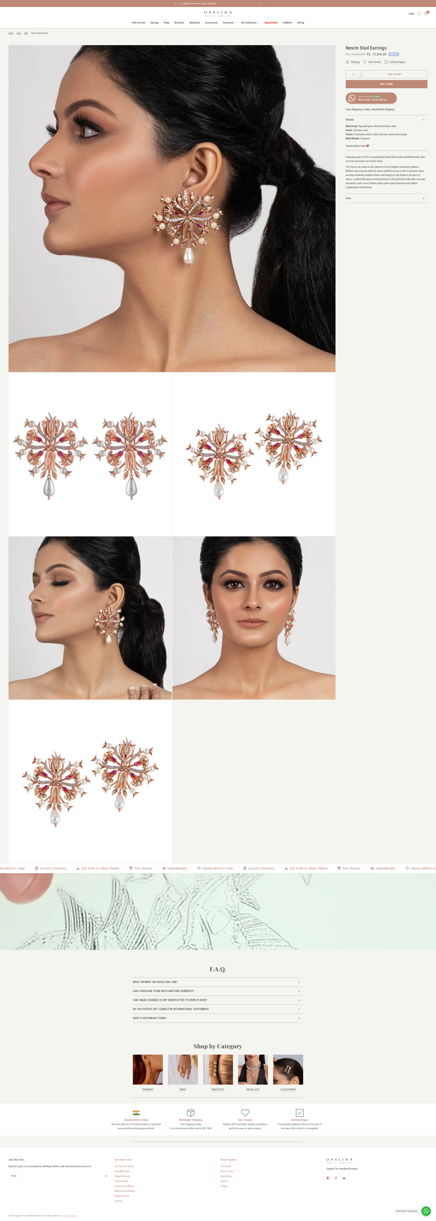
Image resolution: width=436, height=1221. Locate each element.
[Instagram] (338, 1178)
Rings (166, 22)
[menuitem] (139, 22)
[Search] (419, 14)
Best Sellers (226, 1176)
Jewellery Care (122, 1171)
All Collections (249, 22)
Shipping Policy (122, 1195)
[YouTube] (346, 1178)
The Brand (226, 1166)
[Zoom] (328, 52)
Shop (19, 33)
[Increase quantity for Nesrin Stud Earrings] (357, 74)
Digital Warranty (122, 1176)
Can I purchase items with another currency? (163, 991)
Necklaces (194, 22)
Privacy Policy (121, 1181)
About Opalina (229, 1160)
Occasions (228, 22)
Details (350, 119)
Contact (118, 1200)
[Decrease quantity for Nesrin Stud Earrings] (348, 74)
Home (11, 33)
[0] (425, 14)
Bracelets (179, 22)
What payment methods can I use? (155, 982)
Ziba (26, 33)
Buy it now (386, 84)
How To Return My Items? (149, 1018)
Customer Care (123, 1160)
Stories (224, 1181)
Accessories (211, 22)
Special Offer (271, 22)
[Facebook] (330, 1178)
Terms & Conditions (124, 1186)
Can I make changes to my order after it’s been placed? (170, 1000)
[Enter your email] (106, 1176)
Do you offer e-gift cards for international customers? (171, 1009)
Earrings (154, 22)
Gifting (300, 22)
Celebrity (287, 22)
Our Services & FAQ (124, 1166)
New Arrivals (138, 22)
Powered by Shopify (68, 1215)
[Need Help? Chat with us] (426, 1211)
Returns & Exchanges (125, 1191)
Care (348, 198)
